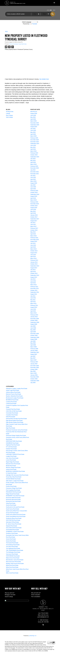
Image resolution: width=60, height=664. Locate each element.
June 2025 (33, 130)
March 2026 (33, 121)
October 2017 (33, 217)
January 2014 (34, 262)
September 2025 (34, 124)
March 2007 (33, 360)
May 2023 (33, 160)
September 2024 (34, 143)
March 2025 (33, 136)
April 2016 (33, 234)
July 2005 (32, 382)
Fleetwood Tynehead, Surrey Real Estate (17, 44)
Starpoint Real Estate (11, 526)
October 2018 (33, 205)
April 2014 (33, 256)
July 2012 (32, 279)
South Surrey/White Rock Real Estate (15, 516)
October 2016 (33, 230)
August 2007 (33, 354)
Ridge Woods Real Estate (12, 494)
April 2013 (33, 271)
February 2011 (34, 305)
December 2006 (34, 365)
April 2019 (33, 198)
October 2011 (33, 290)
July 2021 (32, 175)
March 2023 (33, 164)
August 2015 (33, 241)
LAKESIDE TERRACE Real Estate (15, 454)
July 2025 (32, 128)
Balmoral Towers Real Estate (13, 394)
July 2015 (32, 243)
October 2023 (33, 155)
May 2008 (33, 343)
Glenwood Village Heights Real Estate (16, 435)
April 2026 (33, 119)
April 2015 (33, 247)
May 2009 (33, 329)
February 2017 (34, 228)
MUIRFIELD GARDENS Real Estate (15, 471)
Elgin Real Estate (10, 428)
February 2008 (34, 348)
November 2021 (34, 173)
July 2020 (32, 185)
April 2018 (33, 213)
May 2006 (33, 371)
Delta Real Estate (10, 416)
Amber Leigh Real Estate (12, 390)
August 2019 (33, 196)
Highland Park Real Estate (13, 445)
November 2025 (34, 123)
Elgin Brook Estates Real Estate (14, 420)
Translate (34, 23)
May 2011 (32, 299)
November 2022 (34, 168)
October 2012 (33, 273)
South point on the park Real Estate (15, 507)
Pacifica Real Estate (11, 486)
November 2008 (34, 333)
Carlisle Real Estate (11, 403)
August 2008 (33, 339)
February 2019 (34, 202)
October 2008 (33, 335)
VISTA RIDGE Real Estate (13, 556)
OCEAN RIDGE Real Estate (13, 478)
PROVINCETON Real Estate (13, 492)
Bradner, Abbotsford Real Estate (14, 396)
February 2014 (34, 260)
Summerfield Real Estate (12, 529)
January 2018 (34, 215)
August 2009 (33, 324)
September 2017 (34, 218)
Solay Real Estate (10, 503)
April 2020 (33, 188)
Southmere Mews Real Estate (13, 518)
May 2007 (33, 358)
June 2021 (33, 177)
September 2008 (34, 337)
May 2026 (33, 117)
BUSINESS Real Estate (12, 399)
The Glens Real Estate (12, 546)
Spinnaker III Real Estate (12, 522)
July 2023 (32, 158)
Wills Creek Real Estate (12, 573)
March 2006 (33, 373)
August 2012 (33, 277)
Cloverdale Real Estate (12, 413)
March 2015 (33, 249)
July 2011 (32, 296)
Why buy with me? (9, 592)
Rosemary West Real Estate (13, 499)
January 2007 (34, 363)
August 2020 (33, 183)
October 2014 (33, 250)
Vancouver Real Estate (12, 554)
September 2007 (34, 352)
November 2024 (34, 141)
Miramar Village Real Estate (13, 467)
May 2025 (33, 132)
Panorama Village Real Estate (14, 488)
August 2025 (33, 126)
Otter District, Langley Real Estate (14, 480)
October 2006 (33, 369)
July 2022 (32, 170)
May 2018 (33, 211)
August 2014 (33, 252)
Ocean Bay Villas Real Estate (13, 477)
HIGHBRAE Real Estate (12, 443)
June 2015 (33, 245)
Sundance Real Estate (12, 533)
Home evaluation (35, 594)
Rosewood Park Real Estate (13, 501)
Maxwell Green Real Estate (13, 463)
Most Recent (33, 111)
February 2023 (34, 166)
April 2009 (33, 331)
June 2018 (33, 209)
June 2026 (33, 115)
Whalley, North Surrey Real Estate (15, 563)
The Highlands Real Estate (13, 548)
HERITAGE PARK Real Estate (14, 441)
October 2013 (33, 264)
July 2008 (32, 341)
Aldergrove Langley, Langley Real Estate (16, 388)
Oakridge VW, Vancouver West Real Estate (17, 475)
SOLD (54, 10)
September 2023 (34, 156)
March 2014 (33, 258)
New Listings (9, 115)
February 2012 (34, 286)
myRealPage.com (32, 635)
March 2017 (33, 226)
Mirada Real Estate (11, 465)
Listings (8, 113)
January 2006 (34, 375)
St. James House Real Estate (13, 524)
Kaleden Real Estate (11, 448)
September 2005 (34, 380)
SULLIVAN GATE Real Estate (14, 527)
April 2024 (33, 149)
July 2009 (32, 326)
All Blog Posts (9, 111)
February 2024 (34, 153)
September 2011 (34, 292)
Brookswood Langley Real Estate (14, 398)
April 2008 (33, 345)
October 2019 (33, 192)
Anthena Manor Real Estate (13, 392)
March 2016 (33, 235)
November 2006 (34, 367)
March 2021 (33, 181)
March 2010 (33, 313)
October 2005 (33, 378)
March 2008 (33, 346)
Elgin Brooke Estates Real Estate (14, 422)
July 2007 (32, 356)
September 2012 (34, 275)
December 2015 (34, 239)
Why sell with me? (36, 592)
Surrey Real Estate (11, 539)
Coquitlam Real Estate (12, 414)
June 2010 (33, 309)
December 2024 (34, 139)
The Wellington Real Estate (13, 552)
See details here (44, 79)
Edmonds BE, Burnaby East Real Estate (16, 418)
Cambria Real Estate (11, 401)
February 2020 (34, 190)
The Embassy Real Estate (13, 544)
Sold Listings (9, 117)
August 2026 (33, 113)
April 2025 (33, 134)
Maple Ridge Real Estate (12, 462)
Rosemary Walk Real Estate (13, 497)
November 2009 (34, 318)
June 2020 (33, 186)
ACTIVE (48, 10)
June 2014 (33, 254)
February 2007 (34, 361)
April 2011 (33, 301)
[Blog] (43, 625)
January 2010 (34, 316)
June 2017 (33, 224)
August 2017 (33, 220)
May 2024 (33, 147)
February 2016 (34, 237)
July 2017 (32, 222)
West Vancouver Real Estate (13, 561)
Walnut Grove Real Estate (12, 557)
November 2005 (34, 377)
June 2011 (33, 298)
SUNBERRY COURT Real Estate (15, 531)
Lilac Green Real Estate (12, 458)
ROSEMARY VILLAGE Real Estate (15, 495)
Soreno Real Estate (11, 505)
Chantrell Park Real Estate (13, 409)
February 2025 (34, 138)
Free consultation (35, 596)
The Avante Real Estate (12, 542)
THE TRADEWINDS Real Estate (14, 550)
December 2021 (34, 171)
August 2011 (33, 294)
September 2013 (34, 266)
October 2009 (33, 320)
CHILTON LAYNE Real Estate (14, 411)
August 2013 (33, 267)
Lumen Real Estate (11, 460)
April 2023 (33, 162)
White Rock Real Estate (12, 565)
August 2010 (33, 307)
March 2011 (33, 303)
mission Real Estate (11, 469)
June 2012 (33, 281)
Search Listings (9, 596)
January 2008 (34, 350)
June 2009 (33, 328)
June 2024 (33, 145)
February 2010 (34, 314)
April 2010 (33, 311)
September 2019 (34, 194)
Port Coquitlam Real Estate (13, 490)
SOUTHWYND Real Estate (13, 520)
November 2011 (34, 288)
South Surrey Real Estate (12, 509)
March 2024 (33, 151)
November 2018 (34, 203)
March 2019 (33, 200)
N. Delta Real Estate (11, 473)
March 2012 (33, 284)
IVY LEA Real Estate (11, 446)
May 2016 (33, 232)
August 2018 (33, 207)
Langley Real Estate (11, 456)
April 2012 (33, 282)
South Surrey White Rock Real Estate (15, 514)
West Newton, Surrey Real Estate (14, 559)
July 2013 (32, 269)
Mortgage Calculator (10, 594)
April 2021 (33, 179)
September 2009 (34, 322)
